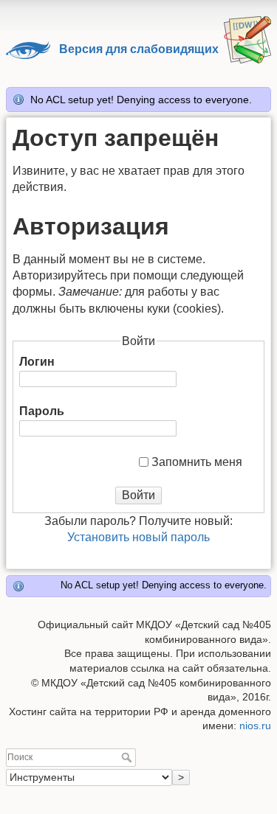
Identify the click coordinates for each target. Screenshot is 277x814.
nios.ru (255, 725)
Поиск (128, 757)
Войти (138, 495)
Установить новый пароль (138, 537)
